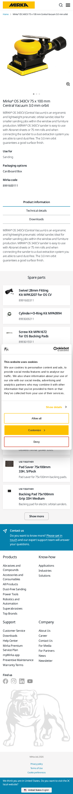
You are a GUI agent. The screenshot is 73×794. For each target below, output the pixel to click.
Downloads (10, 636)
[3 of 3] (39, 94)
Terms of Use (36, 768)
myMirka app (11, 655)
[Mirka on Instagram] (13, 681)
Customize (34, 429)
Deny (36, 441)
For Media (45, 646)
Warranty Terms (13, 665)
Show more (36, 516)
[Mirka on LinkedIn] (21, 681)
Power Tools (10, 594)
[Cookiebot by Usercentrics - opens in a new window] (53, 349)
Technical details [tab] (36, 211)
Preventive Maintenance (18, 660)
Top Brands (10, 613)
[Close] (68, 781)
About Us (44, 631)
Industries (45, 571)
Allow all (36, 418)
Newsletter (45, 661)
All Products (10, 584)
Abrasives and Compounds (12, 568)
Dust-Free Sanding (14, 589)
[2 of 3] (36, 94)
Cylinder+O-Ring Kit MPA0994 (40, 313)
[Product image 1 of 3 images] (36, 54)
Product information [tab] (36, 202)
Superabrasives (12, 608)
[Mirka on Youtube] (30, 681)
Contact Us (45, 641)
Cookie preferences (36, 772)
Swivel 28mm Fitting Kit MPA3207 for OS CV (35, 292)
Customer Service (14, 631)
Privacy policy (36, 763)
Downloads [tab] (36, 219)
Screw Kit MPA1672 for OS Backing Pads (34, 334)
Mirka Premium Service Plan (13, 648)
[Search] (61, 5)
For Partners (46, 651)
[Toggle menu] (68, 5)
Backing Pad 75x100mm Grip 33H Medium (36, 496)
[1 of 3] (33, 94)
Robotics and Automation (11, 601)
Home (6, 14)
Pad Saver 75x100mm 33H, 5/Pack (34, 469)
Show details (54, 406)
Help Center (10, 641)
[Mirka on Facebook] (5, 681)
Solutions (44, 576)
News (42, 656)
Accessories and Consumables (13, 577)
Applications (46, 566)
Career (43, 636)
